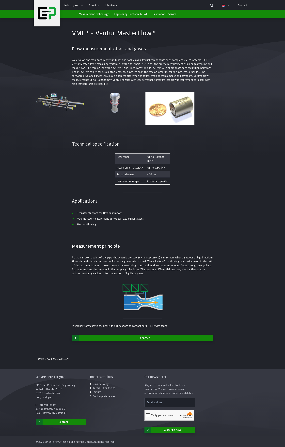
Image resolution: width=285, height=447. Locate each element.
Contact (242, 5)
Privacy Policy (101, 384)
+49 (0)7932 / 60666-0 (52, 408)
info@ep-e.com (47, 404)
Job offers (111, 5)
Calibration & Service (164, 14)
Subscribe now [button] (172, 429)
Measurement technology (94, 14)
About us (94, 5)
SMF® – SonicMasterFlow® (53, 359)
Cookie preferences (104, 396)
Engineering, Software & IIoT (130, 14)
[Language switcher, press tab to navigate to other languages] (226, 5)
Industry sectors (73, 5)
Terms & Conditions (104, 388)
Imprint (97, 392)
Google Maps (43, 397)
